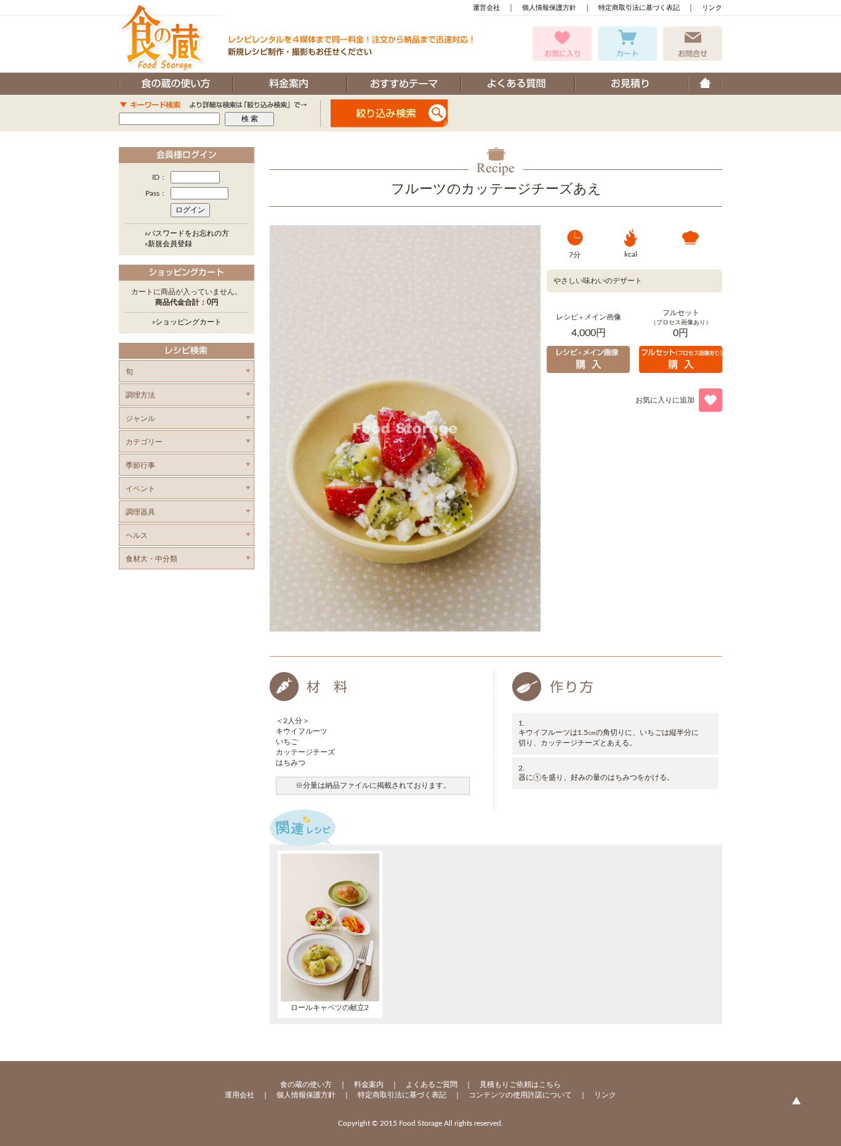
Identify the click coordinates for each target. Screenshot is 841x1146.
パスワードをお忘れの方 (188, 233)
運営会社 (486, 7)
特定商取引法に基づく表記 (639, 7)
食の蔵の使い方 (306, 1084)
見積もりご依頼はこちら (520, 1084)
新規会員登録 (170, 243)
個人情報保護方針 (549, 7)
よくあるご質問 (431, 1084)
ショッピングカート (188, 322)
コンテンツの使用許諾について (520, 1095)
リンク (712, 7)
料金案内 (369, 1084)
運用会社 (239, 1095)
